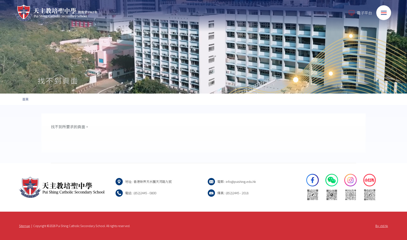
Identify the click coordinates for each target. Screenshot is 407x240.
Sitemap (24, 226)
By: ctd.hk (381, 226)
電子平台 (364, 12)
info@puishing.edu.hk (241, 181)
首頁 (25, 99)
